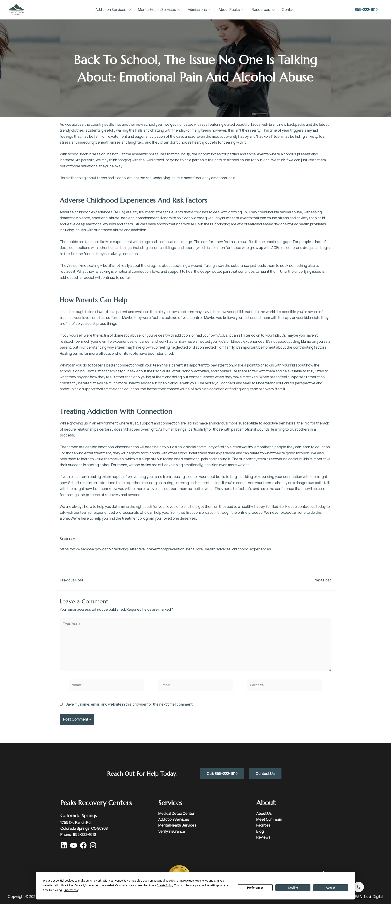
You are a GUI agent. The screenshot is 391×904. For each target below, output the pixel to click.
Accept (330, 887)
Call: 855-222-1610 (222, 773)
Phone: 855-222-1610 (78, 834)
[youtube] (74, 845)
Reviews (263, 837)
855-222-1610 (366, 9)
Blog (260, 831)
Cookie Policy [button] (165, 885)
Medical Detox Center (176, 813)
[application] (128, 9)
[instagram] (94, 845)
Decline (293, 887)
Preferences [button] (71, 890)
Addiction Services (173, 819)
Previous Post (69, 580)
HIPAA (357, 896)
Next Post (325, 580)
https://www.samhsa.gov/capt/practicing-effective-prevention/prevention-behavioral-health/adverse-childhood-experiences (165, 549)
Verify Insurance (171, 831)
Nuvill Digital (373, 896)
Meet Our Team (269, 819)
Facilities (263, 825)
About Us (264, 813)
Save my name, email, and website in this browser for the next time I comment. (129, 704)
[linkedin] (64, 845)
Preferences (255, 887)
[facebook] (84, 845)
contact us (306, 506)
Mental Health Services (177, 825)
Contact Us (265, 773)
